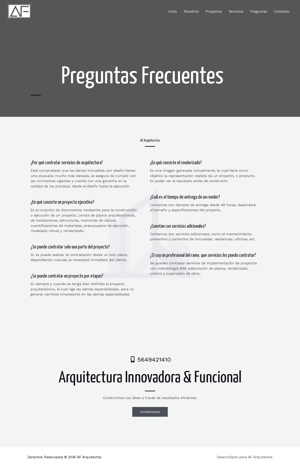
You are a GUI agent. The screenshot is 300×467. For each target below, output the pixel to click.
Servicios (236, 11)
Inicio (172, 11)
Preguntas (258, 11)
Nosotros (191, 11)
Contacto (281, 11)
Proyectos (214, 11)
